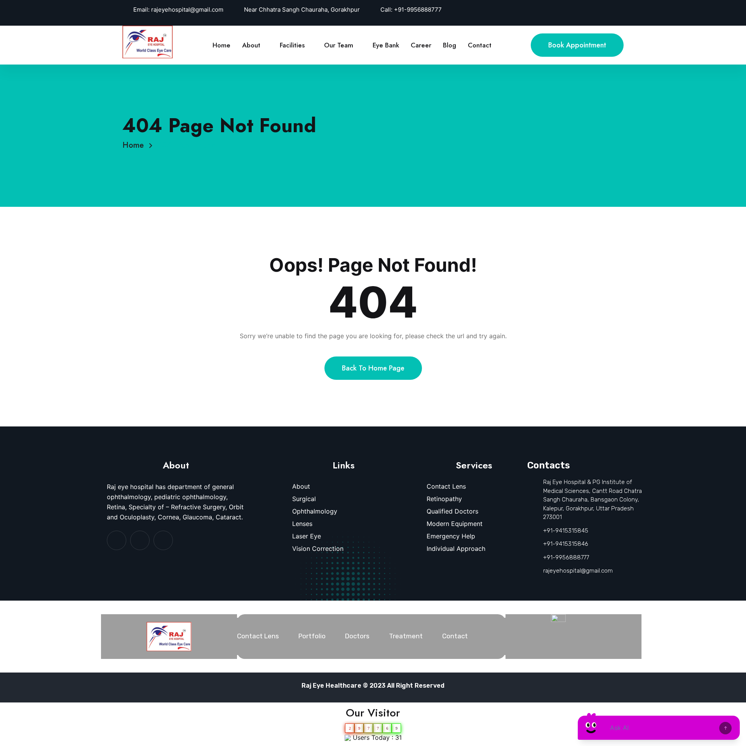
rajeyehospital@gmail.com (187, 9)
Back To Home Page (373, 368)
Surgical (304, 499)
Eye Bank (386, 45)
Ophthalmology (314, 511)
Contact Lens (446, 486)
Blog (449, 45)
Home (221, 45)
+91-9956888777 (418, 9)
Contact (480, 45)
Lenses (302, 524)
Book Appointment (577, 45)
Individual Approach (456, 548)
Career (421, 45)
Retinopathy (444, 499)
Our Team (338, 45)
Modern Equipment (455, 524)
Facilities (292, 45)
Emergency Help (451, 536)
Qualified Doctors (452, 511)
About (251, 45)
